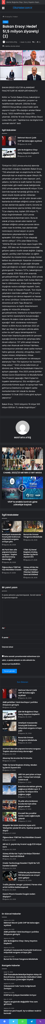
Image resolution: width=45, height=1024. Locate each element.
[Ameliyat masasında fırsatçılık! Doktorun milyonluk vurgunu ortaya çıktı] (12, 526)
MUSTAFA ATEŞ (11, 42)
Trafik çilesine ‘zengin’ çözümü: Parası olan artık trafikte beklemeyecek (22, 885)
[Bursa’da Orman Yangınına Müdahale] (33, 526)
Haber (15, 17)
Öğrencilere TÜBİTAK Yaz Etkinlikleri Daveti (11, 568)
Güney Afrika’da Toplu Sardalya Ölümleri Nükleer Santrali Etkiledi (31, 571)
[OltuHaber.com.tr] (22, 7)
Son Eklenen (22, 682)
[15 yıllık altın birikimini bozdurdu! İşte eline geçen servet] (9, 804)
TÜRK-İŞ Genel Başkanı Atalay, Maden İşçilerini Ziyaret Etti (31, 553)
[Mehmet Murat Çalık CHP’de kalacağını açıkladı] (9, 140)
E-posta (6, 637)
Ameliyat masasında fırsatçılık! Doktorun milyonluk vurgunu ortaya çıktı (11, 538)
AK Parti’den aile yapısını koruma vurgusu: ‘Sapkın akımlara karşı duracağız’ (9, 554)
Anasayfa (8, 17)
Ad (4, 628)
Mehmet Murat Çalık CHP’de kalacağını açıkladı (27, 693)
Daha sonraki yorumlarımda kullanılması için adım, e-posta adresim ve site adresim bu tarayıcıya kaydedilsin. (21, 660)
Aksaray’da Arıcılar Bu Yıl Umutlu (17, 758)
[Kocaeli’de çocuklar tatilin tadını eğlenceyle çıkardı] (9, 816)
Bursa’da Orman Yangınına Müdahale (33, 535)
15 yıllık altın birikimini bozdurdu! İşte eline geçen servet (28, 804)
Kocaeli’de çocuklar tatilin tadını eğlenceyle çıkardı (29, 816)
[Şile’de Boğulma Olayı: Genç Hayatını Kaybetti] (9, 153)
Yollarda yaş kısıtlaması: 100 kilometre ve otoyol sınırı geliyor (29, 875)
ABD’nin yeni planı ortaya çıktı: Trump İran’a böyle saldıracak (29, 777)
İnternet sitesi (7, 647)
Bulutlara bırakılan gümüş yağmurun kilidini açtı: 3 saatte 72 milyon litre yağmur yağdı (30, 790)
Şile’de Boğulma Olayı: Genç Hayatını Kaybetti (23, 2)
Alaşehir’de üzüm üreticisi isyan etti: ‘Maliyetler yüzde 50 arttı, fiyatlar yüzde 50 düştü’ (22, 828)
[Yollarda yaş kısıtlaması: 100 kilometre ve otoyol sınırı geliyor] (9, 876)
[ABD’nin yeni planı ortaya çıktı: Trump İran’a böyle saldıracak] (9, 778)
